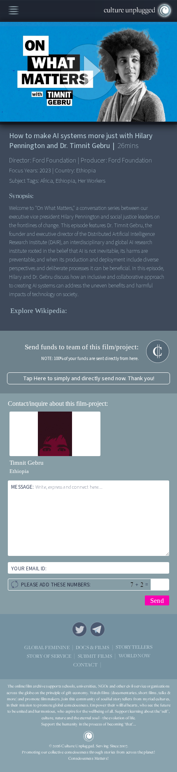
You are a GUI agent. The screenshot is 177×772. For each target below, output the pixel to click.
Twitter (79, 629)
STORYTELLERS (134, 647)
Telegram (97, 629)
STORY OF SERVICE (49, 656)
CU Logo (88, 736)
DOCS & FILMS (92, 647)
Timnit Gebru (26, 462)
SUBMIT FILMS (95, 656)
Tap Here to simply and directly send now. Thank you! (88, 378)
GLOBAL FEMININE (46, 647)
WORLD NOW (134, 656)
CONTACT (85, 664)
